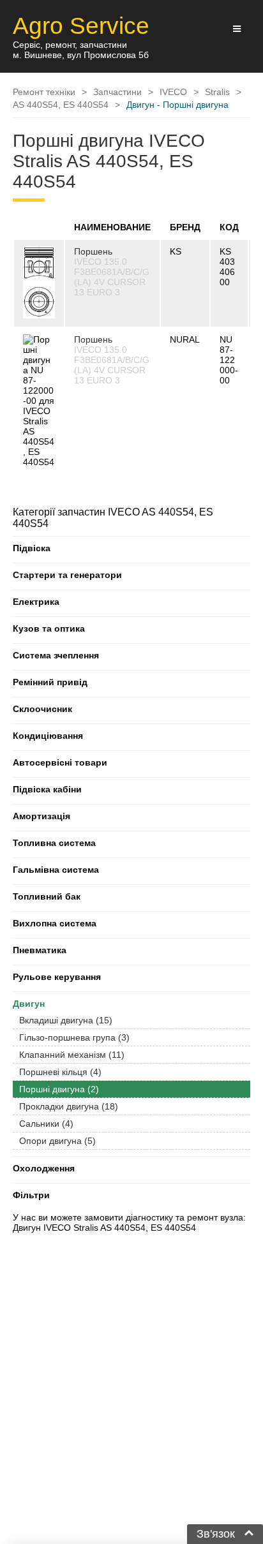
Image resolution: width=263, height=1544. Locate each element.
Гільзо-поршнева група (74, 1037)
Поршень (93, 251)
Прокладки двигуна (68, 1106)
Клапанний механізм (71, 1055)
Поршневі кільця (60, 1072)
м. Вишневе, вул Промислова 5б (81, 55)
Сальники (46, 1123)
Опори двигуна (57, 1141)
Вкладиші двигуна (65, 1020)
